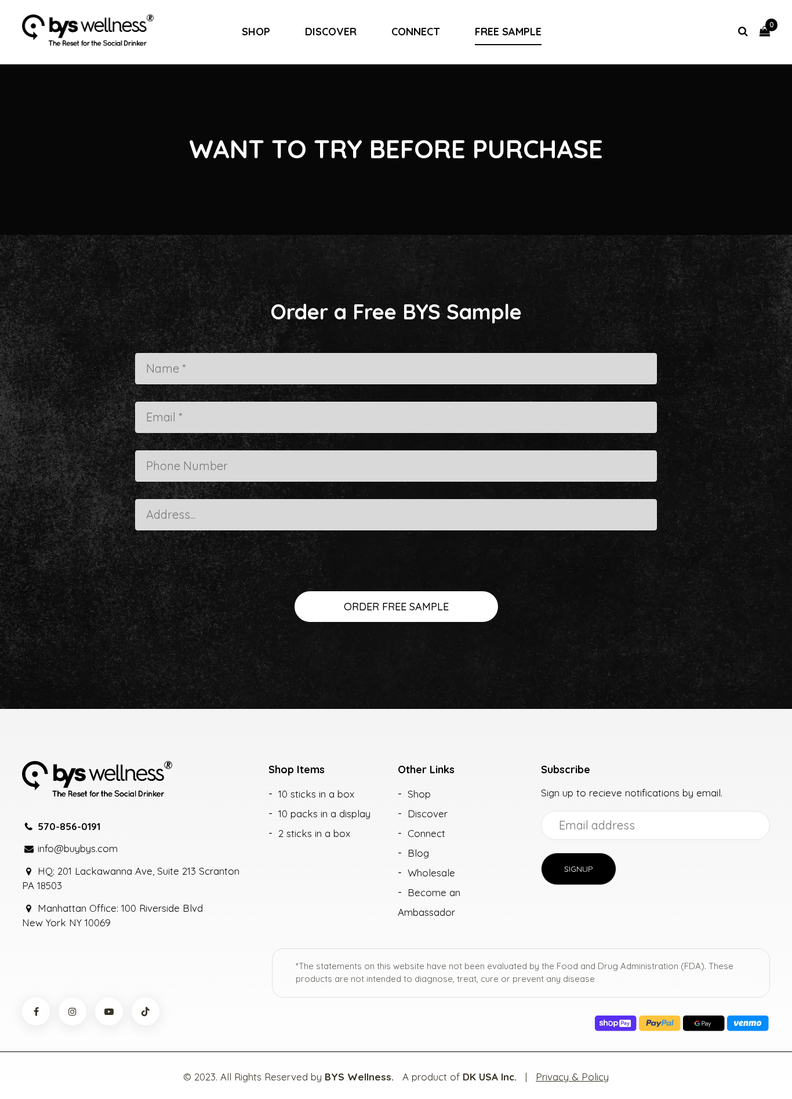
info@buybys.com (78, 848)
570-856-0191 (69, 826)
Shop (256, 31)
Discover (331, 31)
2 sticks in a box (314, 833)
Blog (418, 853)
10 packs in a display (324, 813)
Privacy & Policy (572, 1077)
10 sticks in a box (316, 794)
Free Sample (508, 31)
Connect (415, 31)
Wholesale (431, 873)
